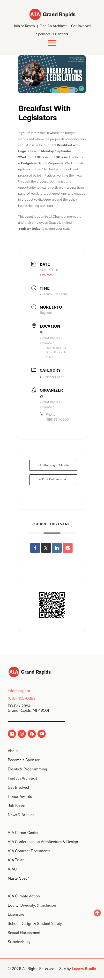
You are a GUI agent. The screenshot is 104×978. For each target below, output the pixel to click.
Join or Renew (24, 26)
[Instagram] (22, 734)
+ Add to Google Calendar (53, 465)
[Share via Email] (68, 548)
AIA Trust (16, 860)
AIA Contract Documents (29, 851)
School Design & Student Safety (35, 924)
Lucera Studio (84, 969)
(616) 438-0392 (22, 699)
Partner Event (53, 377)
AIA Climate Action (24, 896)
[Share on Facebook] (35, 548)
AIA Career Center (23, 833)
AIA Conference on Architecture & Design (43, 842)
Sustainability (19, 942)
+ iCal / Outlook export (53, 479)
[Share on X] (46, 548)
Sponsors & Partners (52, 34)
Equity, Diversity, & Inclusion (32, 906)
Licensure (16, 915)
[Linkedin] (12, 734)
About (13, 751)
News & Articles (21, 815)
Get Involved (81, 26)
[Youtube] (41, 734)
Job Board (16, 806)
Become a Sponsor (24, 760)
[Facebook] (32, 734)
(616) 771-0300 (57, 419)
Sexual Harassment (24, 933)
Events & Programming (27, 769)
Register (46, 313)
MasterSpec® (19, 879)
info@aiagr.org (20, 691)
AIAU (12, 869)
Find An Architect (53, 26)
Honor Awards (20, 797)
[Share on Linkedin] (57, 548)
